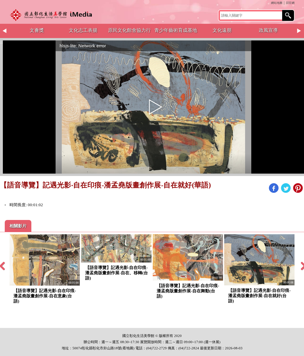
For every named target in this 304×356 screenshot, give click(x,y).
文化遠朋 (128, 30)
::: (269, 3)
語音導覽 (267, 30)
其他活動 (220, 30)
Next (299, 31)
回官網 (290, 3)
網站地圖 (276, 3)
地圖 (129, 348)
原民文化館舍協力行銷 (35, 33)
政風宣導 (174, 30)
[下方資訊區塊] (1, 326)
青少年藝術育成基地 (82, 30)
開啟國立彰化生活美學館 (52, 15)
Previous (5, 31)
